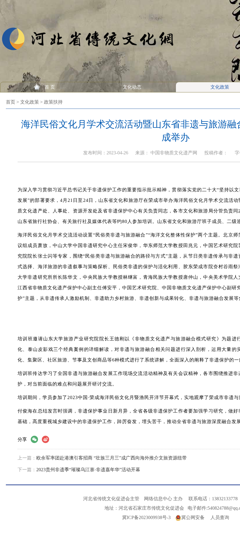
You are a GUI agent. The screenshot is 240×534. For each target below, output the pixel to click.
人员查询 (219, 517)
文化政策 (219, 87)
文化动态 (132, 87)
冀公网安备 (193, 517)
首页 (10, 101)
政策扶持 (53, 101)
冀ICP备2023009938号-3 (146, 517)
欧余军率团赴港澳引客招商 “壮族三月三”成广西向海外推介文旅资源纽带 (111, 457)
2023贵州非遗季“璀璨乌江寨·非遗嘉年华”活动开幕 (88, 469)
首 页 (49, 87)
